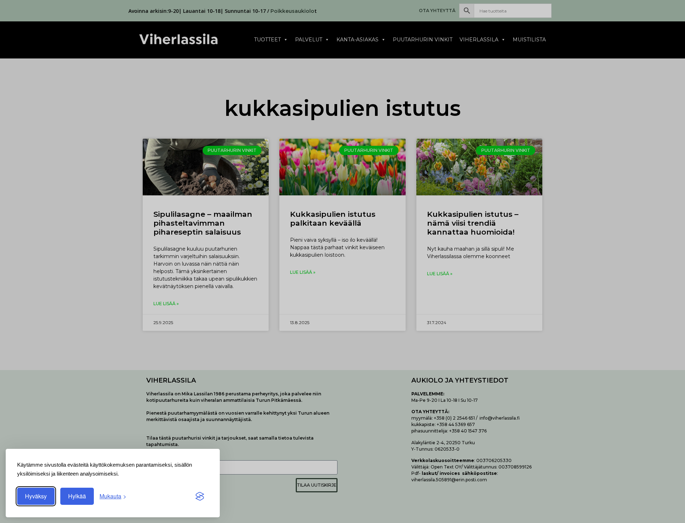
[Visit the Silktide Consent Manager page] (199, 496)
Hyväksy (36, 496)
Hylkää (77, 496)
